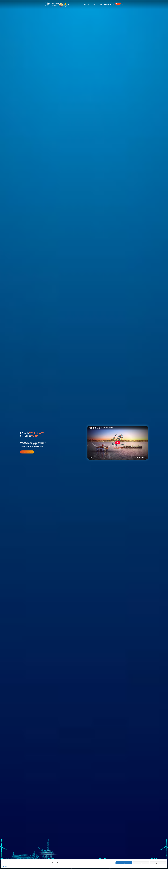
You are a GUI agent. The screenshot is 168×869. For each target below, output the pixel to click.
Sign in (118, 3)
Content (94, 4)
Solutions (86, 4)
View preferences (158, 863)
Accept (123, 863)
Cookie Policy (4, 866)
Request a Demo (27, 452)
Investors (106, 4)
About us (100, 4)
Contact (112, 4)
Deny (141, 863)
